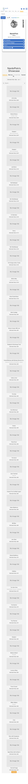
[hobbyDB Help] (24, 9)
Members (21, 11)
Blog (15, 11)
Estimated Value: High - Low (13, 79)
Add (8, 17)
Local (18, 11)
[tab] (14, 40)
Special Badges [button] (8, 48)
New (3, 17)
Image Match (15, 17)
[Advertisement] (14, 3)
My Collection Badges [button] (9, 42)
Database (2, 11)
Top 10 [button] (5, 45)
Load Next (14, 772)
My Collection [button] (7, 40)
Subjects (6, 11)
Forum (13, 11)
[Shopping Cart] (22, 9)
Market (10, 11)
